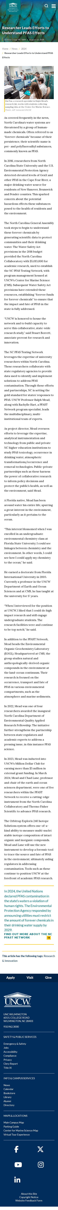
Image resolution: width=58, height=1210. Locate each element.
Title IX (8, 1067)
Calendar (9, 1089)
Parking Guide (11, 1126)
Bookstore (9, 1093)
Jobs (6, 1047)
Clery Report (11, 1063)
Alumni (7, 1101)
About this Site (29, 1193)
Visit (30, 977)
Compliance (10, 1055)
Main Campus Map (14, 1122)
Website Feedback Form (28, 1200)
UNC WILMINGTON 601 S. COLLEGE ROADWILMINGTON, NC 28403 (18, 1018)
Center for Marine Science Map (21, 1130)
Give (48, 977)
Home (5, 48)
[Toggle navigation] (53, 6)
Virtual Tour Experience (17, 1134)
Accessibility (10, 1051)
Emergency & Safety (15, 1043)
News (14, 48)
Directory (9, 1105)
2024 (23, 48)
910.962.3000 (11, 1026)
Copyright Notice (28, 1197)
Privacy (8, 1059)
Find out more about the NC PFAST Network (28, 935)
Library (7, 1097)
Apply (10, 977)
